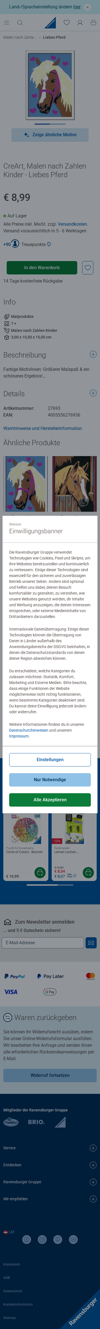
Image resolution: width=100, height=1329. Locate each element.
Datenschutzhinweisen (28, 730)
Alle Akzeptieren (50, 799)
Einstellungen (50, 759)
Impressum (19, 736)
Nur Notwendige (50, 779)
